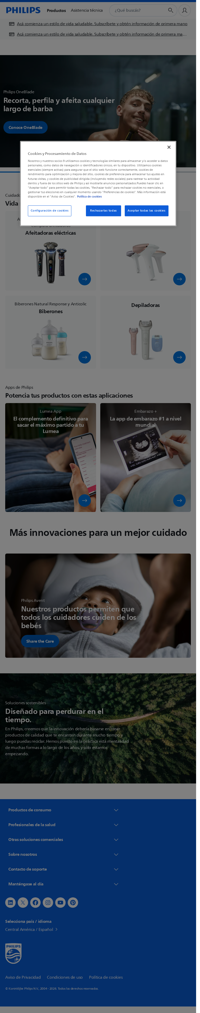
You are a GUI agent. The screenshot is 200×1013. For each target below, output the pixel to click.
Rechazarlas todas (103, 210)
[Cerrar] (169, 147)
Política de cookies (89, 196)
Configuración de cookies (50, 210)
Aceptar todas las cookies (146, 210)
